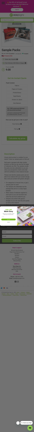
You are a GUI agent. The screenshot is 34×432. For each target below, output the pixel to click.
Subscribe (8, 219)
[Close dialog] (33, 207)
